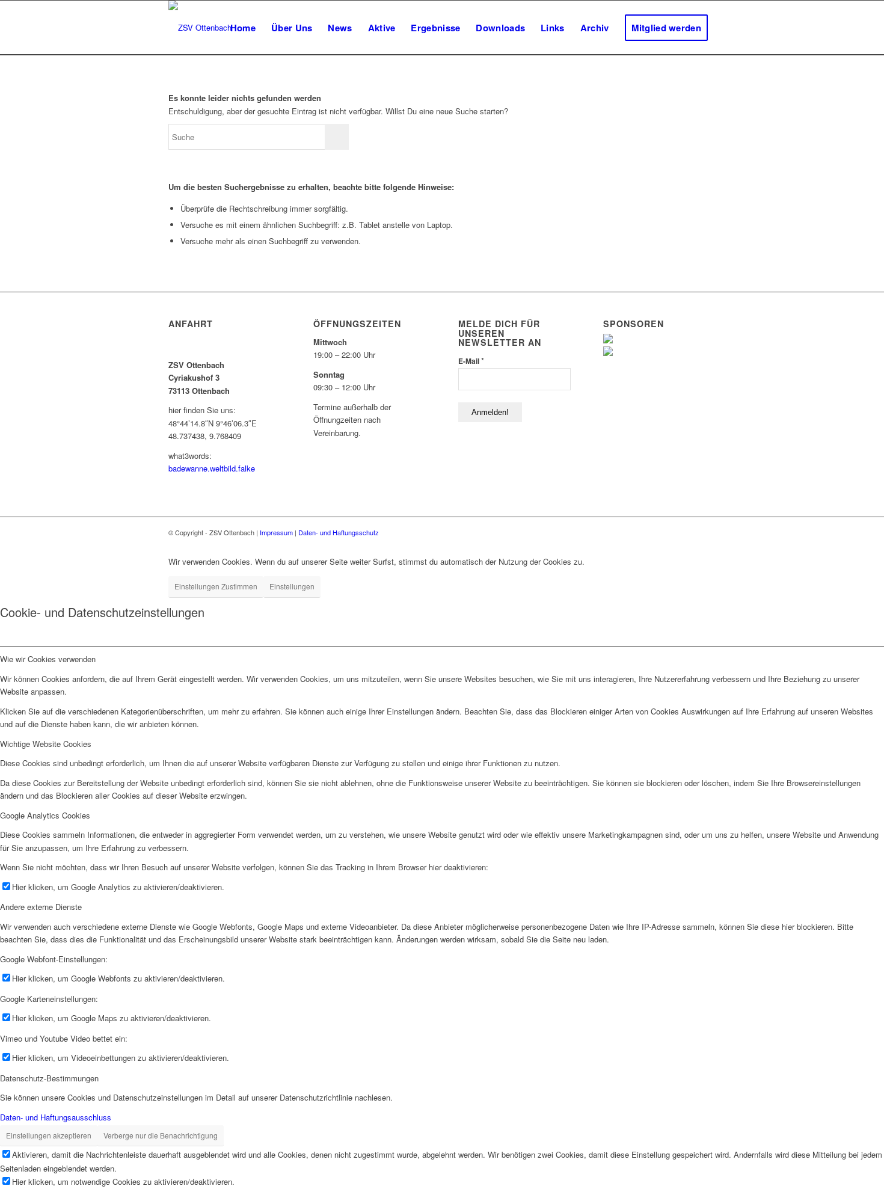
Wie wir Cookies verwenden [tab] (48, 659)
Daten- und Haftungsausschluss (55, 1117)
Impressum (276, 532)
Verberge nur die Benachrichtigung (160, 1135)
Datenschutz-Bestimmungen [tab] (49, 1078)
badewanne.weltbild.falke (211, 468)
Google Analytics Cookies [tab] (45, 815)
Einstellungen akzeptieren (48, 1135)
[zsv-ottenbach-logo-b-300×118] (200, 28)
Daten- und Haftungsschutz (338, 532)
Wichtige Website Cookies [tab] (45, 743)
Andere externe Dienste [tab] (41, 906)
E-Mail (471, 360)
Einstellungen (292, 586)
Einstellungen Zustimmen (215, 586)
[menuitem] (243, 28)
